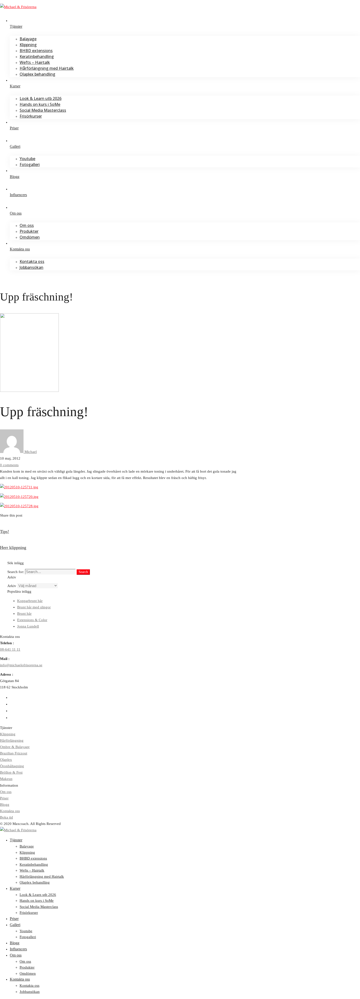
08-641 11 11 (10, 649)
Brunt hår (24, 614)
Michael (30, 452)
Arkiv (11, 586)
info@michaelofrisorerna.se (21, 665)
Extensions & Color (32, 620)
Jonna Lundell (28, 626)
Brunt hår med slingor (34, 607)
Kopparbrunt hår (30, 601)
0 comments (9, 465)
